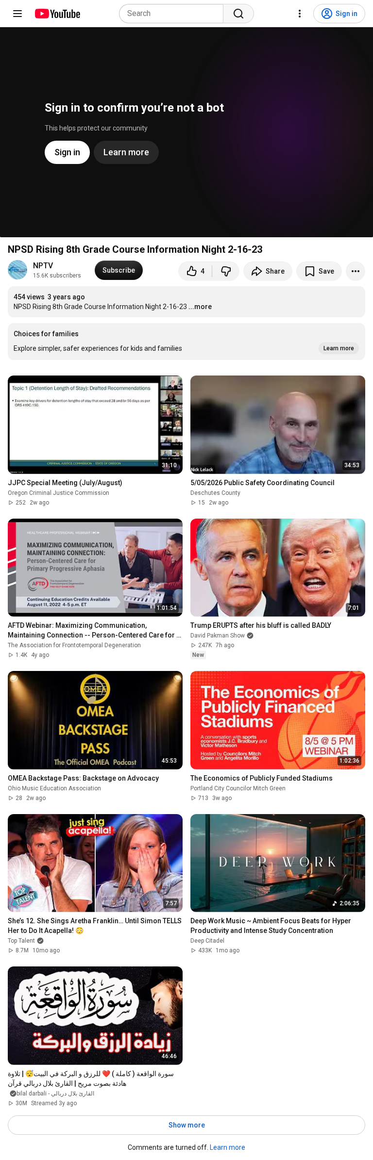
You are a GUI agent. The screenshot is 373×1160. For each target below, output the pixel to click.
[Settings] (299, 13)
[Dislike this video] (225, 271)
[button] (186, 341)
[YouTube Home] (57, 13)
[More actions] (355, 271)
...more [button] (200, 306)
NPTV (43, 265)
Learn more (227, 1147)
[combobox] (174, 13)
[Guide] (17, 13)
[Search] (238, 13)
